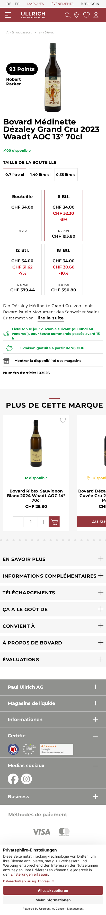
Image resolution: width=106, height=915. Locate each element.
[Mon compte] (96, 15)
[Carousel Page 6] (26, 540)
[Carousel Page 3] (7, 540)
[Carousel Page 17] (94, 540)
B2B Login (90, 4)
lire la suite (51, 318)
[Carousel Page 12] (63, 540)
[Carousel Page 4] (14, 540)
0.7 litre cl (14, 174)
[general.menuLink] (8, 15)
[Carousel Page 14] (75, 540)
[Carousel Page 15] (82, 540)
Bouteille (22, 196)
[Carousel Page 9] (44, 540)
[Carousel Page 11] (57, 540)
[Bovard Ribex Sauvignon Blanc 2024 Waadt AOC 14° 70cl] (36, 442)
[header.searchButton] (68, 15)
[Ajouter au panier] (54, 521)
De (8, 4)
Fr (17, 4)
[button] (53, 559)
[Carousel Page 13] (69, 540)
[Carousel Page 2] (1, 540)
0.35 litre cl (66, 174)
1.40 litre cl (40, 174)
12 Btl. (22, 250)
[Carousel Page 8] (38, 540)
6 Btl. (64, 196)
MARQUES (35, 4)
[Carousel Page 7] (32, 540)
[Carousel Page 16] (88, 540)
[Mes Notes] (86, 15)
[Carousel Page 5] (20, 540)
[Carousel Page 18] (100, 540)
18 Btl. (63, 250)
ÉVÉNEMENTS (62, 4)
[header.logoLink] (33, 15)
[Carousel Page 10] (51, 540)
